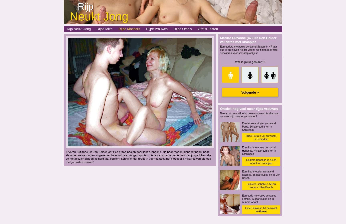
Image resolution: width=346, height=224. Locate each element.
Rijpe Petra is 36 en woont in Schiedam (261, 137)
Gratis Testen (208, 29)
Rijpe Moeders (129, 29)
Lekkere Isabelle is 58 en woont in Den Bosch (261, 185)
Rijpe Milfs (105, 29)
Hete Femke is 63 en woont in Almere (261, 210)
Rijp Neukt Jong (79, 29)
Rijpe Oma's (183, 29)
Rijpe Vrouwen (157, 29)
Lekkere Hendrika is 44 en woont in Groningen (261, 161)
